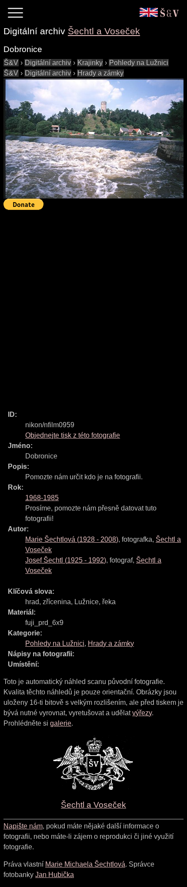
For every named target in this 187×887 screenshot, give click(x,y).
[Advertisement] (93, 306)
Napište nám (23, 826)
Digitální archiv (48, 62)
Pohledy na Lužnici (138, 62)
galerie (60, 723)
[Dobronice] (93, 139)
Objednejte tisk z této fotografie (72, 435)
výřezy (142, 713)
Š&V (11, 62)
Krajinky (90, 62)
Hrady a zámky (100, 73)
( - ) (71, 539)
